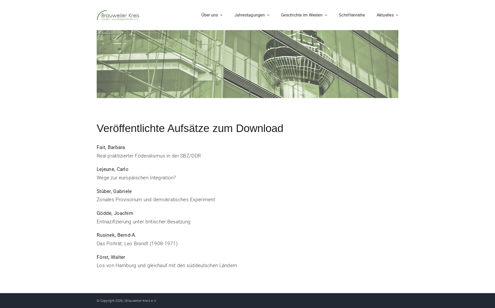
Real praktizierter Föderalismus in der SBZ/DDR (149, 156)
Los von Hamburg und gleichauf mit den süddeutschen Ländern (167, 265)
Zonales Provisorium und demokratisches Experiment (156, 200)
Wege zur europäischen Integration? (136, 178)
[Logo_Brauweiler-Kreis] (118, 12)
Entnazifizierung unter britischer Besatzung (144, 222)
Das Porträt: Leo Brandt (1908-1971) (137, 244)
